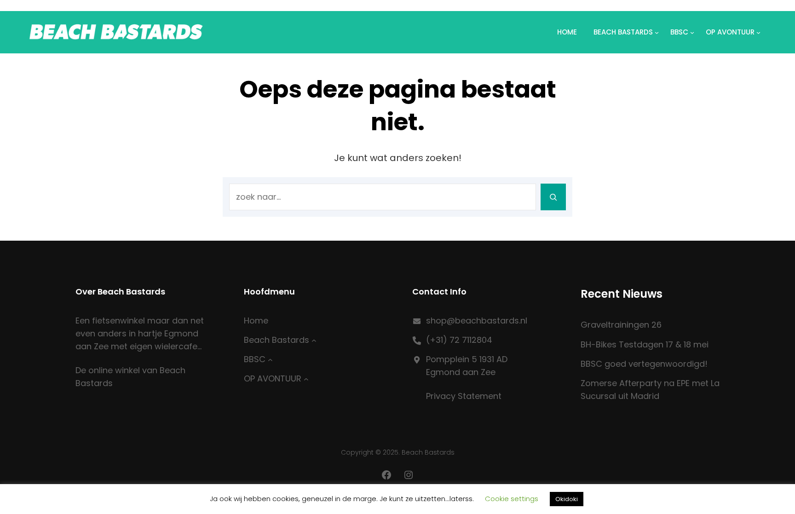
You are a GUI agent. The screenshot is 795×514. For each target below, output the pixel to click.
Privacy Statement (463, 396)
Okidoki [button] (566, 499)
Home (567, 32)
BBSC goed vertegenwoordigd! (644, 364)
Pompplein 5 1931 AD (466, 359)
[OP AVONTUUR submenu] (306, 378)
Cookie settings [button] (511, 498)
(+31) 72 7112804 (459, 340)
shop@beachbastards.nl (476, 320)
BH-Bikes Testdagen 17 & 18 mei (645, 344)
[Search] (553, 197)
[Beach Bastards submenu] (314, 340)
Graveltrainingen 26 (621, 324)
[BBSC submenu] (270, 359)
